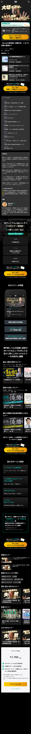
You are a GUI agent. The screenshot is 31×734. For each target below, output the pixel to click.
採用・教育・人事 (19, 579)
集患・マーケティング (7, 582)
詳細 (14, 203)
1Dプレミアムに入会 (15, 684)
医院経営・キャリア (6, 576)
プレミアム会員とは (15, 688)
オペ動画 (15, 576)
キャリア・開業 (17, 582)
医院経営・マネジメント (7, 579)
